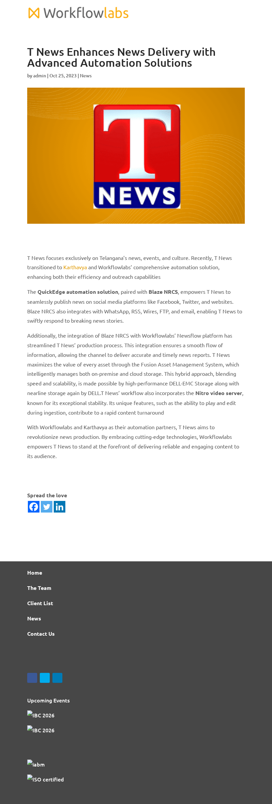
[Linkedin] (59, 507)
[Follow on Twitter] (45, 678)
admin (39, 75)
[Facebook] (33, 507)
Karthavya (75, 267)
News (86, 75)
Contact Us (41, 633)
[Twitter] (46, 507)
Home (34, 572)
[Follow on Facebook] (32, 678)
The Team (39, 587)
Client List (40, 603)
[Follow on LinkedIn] (57, 678)
